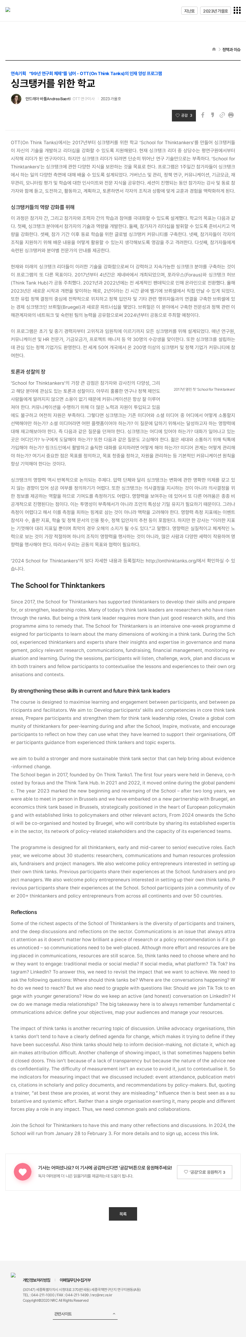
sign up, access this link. (192, 1133)
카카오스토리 (212, 115)
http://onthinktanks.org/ (171, 561)
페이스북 (203, 115)
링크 (222, 115)
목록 (123, 1213)
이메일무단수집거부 (75, 1280)
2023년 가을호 (215, 10)
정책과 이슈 (231, 49)
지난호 (189, 10)
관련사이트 (63, 1313)
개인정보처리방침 (36, 1280)
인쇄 (230, 115)
